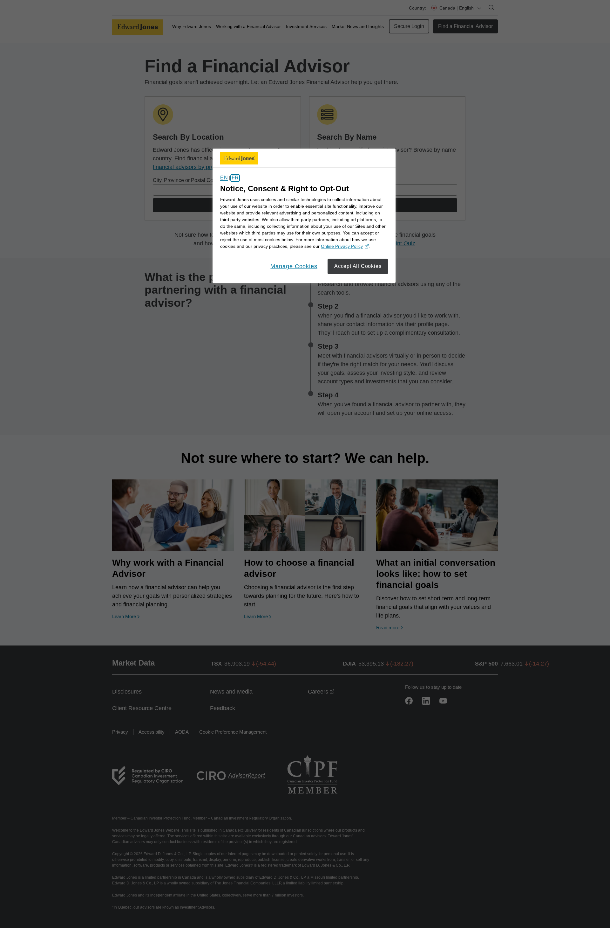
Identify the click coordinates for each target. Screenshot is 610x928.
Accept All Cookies (357, 266)
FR (235, 178)
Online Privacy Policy (344, 247)
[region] (304, 216)
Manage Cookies (293, 266)
